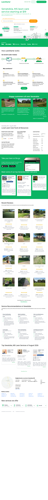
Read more (44, 116)
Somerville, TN (22, 396)
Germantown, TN (4, 394)
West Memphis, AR (41, 396)
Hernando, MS (13, 394)
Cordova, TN (31, 393)
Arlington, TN (4, 393)
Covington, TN (40, 393)
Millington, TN (4, 396)
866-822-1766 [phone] (27, 1)
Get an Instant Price (41, 1)
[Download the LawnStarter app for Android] (12, 166)
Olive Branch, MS (13, 396)
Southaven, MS (31, 396)
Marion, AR (30, 394)
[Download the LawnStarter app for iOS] (5, 166)
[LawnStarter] (6, 1)
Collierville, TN (22, 393)
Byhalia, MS (12, 393)
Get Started (24, 88)
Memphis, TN (40, 394)
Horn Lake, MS (22, 394)
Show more (13, 193)
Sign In (33, 1)
